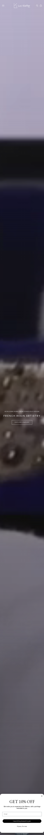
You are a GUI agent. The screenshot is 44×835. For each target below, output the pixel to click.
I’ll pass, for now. (22, 826)
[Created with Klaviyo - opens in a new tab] (22, 834)
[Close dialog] (42, 796)
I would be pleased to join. (22, 821)
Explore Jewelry (22, 422)
